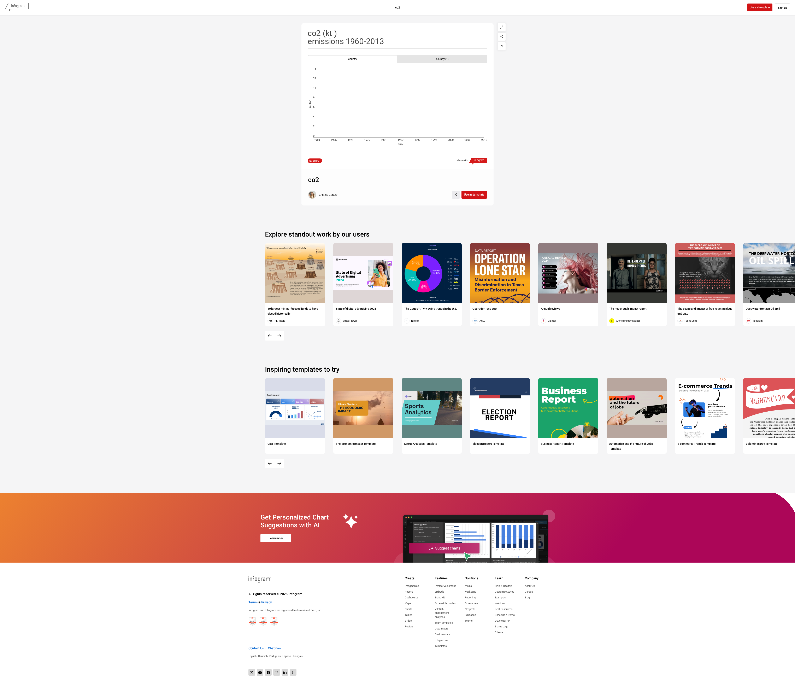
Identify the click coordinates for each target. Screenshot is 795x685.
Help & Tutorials (503, 585)
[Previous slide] (270, 336)
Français (298, 656)
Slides (408, 620)
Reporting (470, 597)
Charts (408, 609)
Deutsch (263, 656)
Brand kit (439, 597)
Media (468, 585)
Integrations (441, 640)
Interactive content (445, 585)
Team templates (444, 622)
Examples (500, 597)
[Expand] (502, 27)
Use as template (760, 7)
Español (286, 656)
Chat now (274, 648)
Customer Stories (504, 591)
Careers (529, 591)
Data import (441, 628)
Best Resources (504, 609)
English (252, 656)
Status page (501, 626)
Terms (253, 602)
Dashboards (411, 597)
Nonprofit (470, 609)
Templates (441, 646)
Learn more (276, 538)
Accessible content (445, 603)
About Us (530, 585)
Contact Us (256, 648)
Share (316, 160)
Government (471, 603)
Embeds (439, 591)
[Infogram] (17, 7)
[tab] (352, 59)
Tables (408, 614)
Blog (527, 597)
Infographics (412, 585)
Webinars (500, 603)
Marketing (470, 591)
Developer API (503, 620)
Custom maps (442, 634)
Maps (408, 603)
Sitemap (499, 632)
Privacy (266, 602)
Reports (409, 591)
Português (275, 656)
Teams (469, 620)
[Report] (502, 46)
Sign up (782, 7)
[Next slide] (279, 336)
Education (470, 614)
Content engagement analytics (442, 613)
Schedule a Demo (505, 614)
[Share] (502, 37)
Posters (409, 626)
